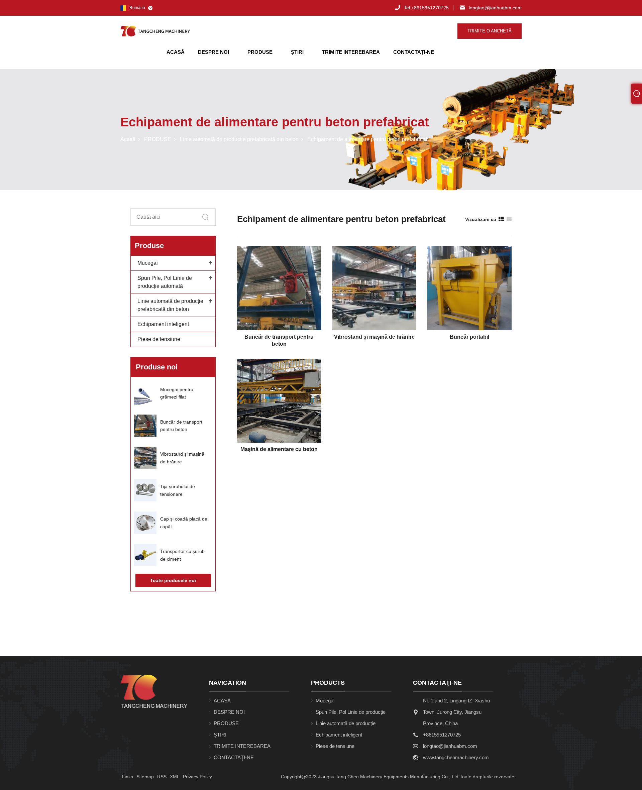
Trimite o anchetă (489, 30)
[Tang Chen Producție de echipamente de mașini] (155, 31)
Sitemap (145, 776)
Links (127, 776)
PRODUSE (260, 52)
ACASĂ (176, 52)
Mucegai (147, 263)
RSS (162, 776)
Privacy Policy (197, 776)
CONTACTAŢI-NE (413, 52)
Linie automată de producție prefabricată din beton (239, 139)
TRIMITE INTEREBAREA (351, 52)
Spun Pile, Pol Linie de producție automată (351, 713)
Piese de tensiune (158, 339)
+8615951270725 (426, 7)
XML (175, 776)
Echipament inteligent (163, 324)
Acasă (127, 139)
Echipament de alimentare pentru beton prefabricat (367, 139)
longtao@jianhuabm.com (495, 7)
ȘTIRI (297, 52)
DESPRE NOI (213, 52)
